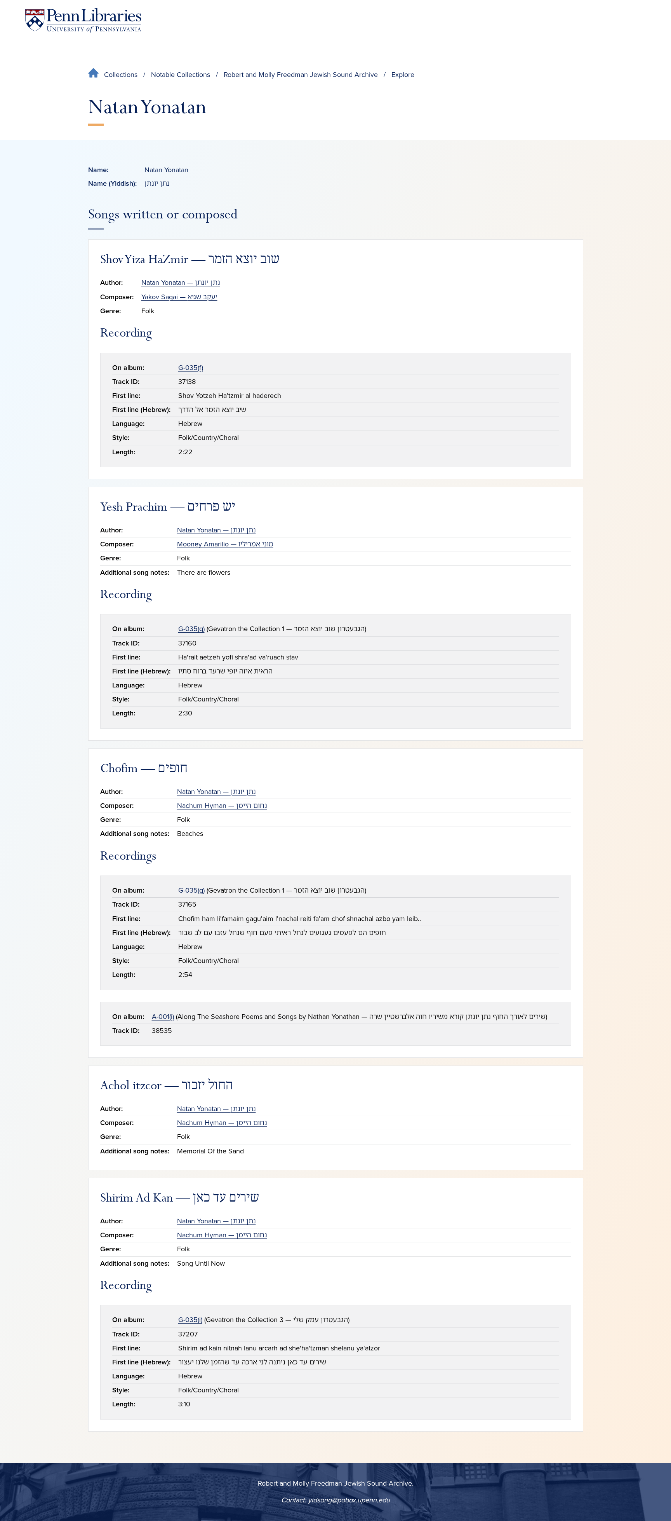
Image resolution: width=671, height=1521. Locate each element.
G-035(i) (190, 1319)
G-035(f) (190, 367)
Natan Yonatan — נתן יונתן (180, 282)
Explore (402, 74)
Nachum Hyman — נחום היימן (222, 805)
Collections (120, 74)
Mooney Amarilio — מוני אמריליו (225, 544)
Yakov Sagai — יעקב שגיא (179, 297)
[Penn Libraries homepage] (83, 20)
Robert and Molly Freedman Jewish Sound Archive (301, 74)
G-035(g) (191, 628)
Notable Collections (180, 74)
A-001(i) (163, 1016)
